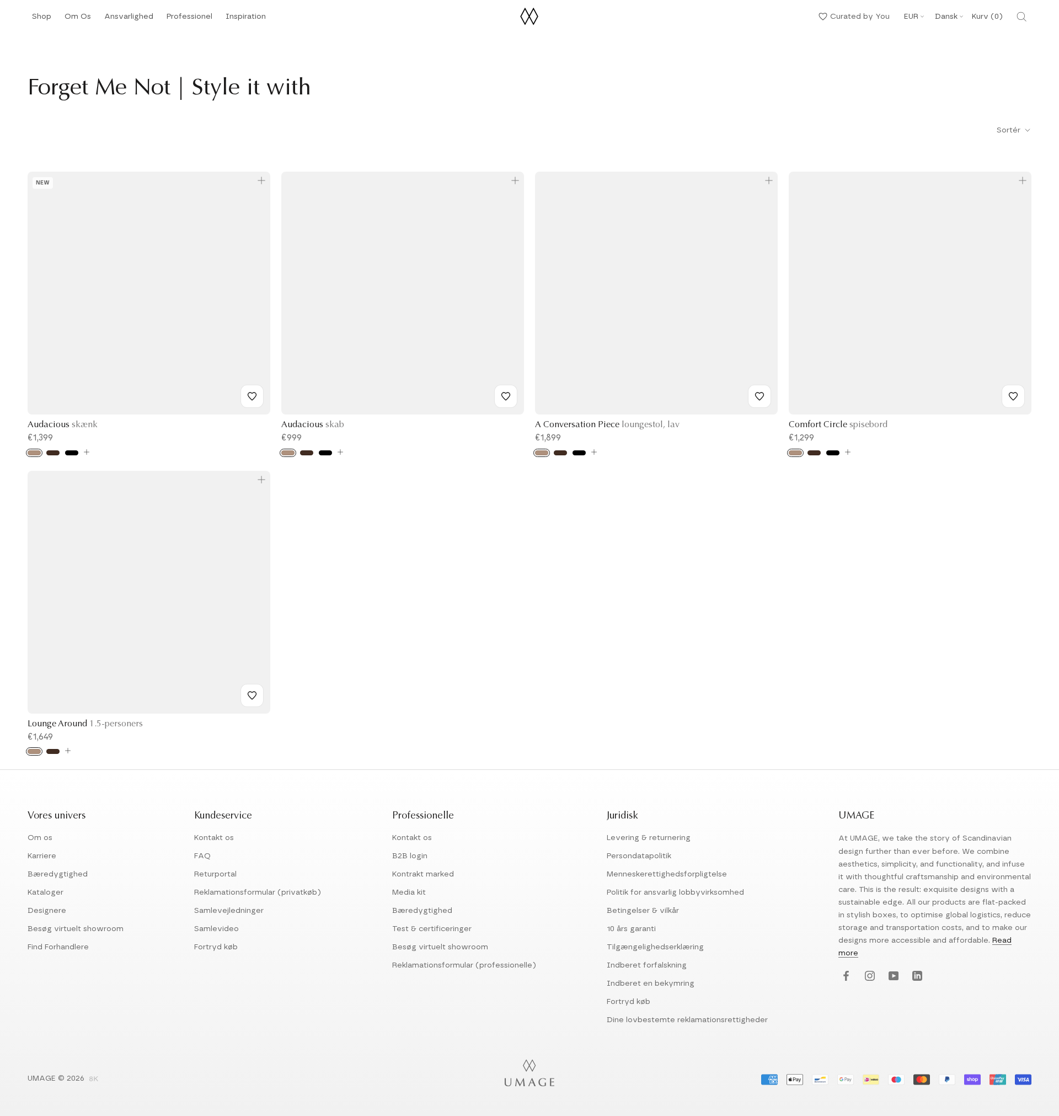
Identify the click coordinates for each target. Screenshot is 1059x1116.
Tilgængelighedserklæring (655, 947)
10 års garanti (631, 929)
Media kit (409, 892)
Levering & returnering (649, 838)
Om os (40, 838)
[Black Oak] (71, 452)
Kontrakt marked (423, 874)
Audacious (63, 425)
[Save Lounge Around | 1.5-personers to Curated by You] (252, 695)
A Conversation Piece (607, 425)
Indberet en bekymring (650, 983)
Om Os (78, 19)
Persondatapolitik (639, 856)
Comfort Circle (838, 425)
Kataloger (45, 892)
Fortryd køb (216, 947)
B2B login (409, 856)
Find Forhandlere (58, 947)
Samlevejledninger (229, 911)
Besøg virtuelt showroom (76, 929)
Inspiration (246, 19)
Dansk (946, 16)
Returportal (215, 874)
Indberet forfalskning (647, 965)
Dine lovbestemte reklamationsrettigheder (687, 1020)
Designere (47, 911)
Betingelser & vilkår (643, 911)
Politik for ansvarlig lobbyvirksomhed (675, 892)
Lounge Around (85, 724)
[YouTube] (892, 976)
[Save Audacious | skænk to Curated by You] (252, 396)
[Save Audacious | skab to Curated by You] (505, 396)
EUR (911, 16)
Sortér (1010, 130)
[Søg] (1021, 16)
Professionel (189, 19)
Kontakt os (214, 838)
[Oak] (34, 452)
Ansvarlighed (128, 19)
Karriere (42, 856)
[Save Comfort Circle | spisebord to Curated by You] (1013, 396)
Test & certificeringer (432, 929)
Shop (41, 19)
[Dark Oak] (53, 452)
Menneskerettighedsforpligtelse (667, 874)
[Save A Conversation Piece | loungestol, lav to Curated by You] (759, 396)
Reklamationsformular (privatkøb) (257, 892)
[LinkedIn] (916, 976)
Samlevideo (216, 929)
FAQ (202, 856)
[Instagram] (868, 976)
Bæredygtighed (58, 874)
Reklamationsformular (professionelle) (464, 965)
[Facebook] (844, 976)
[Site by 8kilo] (93, 1079)
